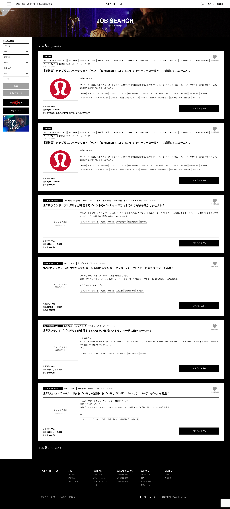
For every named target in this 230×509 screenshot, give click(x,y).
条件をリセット (15, 93)
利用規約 (63, 497)
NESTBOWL (115, 4)
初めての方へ (145, 474)
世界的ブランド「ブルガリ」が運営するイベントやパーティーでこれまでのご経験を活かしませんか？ (104, 205)
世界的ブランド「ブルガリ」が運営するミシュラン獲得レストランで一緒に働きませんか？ (97, 330)
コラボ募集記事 (122, 478)
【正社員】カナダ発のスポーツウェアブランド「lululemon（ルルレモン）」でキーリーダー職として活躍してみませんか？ (117, 70)
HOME (17, 4)
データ (95, 485)
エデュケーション (99, 478)
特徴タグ (7, 68)
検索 (16, 86)
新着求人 (71, 478)
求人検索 (71, 474)
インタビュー (97, 474)
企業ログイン (145, 485)
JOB (23, 4)
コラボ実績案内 (122, 481)
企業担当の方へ (146, 481)
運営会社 (72, 497)
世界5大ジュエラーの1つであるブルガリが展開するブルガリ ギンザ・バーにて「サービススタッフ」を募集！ (108, 268)
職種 (5, 52)
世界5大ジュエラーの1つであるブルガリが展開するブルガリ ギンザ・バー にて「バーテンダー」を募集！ (106, 393)
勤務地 (6, 63)
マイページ (15, 111)
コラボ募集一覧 (122, 474)
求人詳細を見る (199, 108)
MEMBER (169, 470)
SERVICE (145, 470)
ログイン (211, 4)
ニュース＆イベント (100, 481)
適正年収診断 (15, 103)
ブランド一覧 (73, 481)
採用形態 (7, 57)
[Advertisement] (16, 173)
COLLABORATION (44, 4)
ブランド (7, 46)
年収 (5, 74)
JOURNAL (31, 4)
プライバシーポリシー (49, 497)
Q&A (142, 478)
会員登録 (219, 4)
